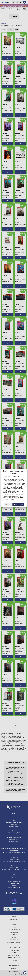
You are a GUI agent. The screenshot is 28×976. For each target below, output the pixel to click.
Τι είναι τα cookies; (9, 499)
